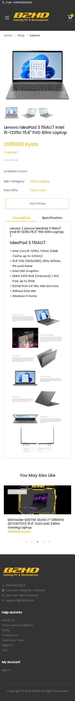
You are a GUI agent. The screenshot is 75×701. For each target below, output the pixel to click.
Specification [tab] (52, 218)
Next (67, 512)
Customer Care (13, 640)
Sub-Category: (10, 181)
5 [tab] (49, 542)
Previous (8, 512)
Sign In (6, 670)
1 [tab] (26, 542)
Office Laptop (40, 181)
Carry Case (38, 190)
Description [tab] (21, 218)
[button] (70, 18)
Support (7, 645)
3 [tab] (37, 542)
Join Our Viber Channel (22, 595)
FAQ (5, 650)
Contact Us (10, 635)
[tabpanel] (37, 511)
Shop (21, 35)
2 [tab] (32, 542)
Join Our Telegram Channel (25, 590)
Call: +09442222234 (19, 2)
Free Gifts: (10, 190)
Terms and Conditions (17, 625)
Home (8, 35)
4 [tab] (43, 542)
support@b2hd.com (20, 600)
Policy (6, 630)
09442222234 (16, 585)
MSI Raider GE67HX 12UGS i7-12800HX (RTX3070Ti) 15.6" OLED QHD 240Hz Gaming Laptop (36, 524)
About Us (8, 620)
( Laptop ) (11, 152)
